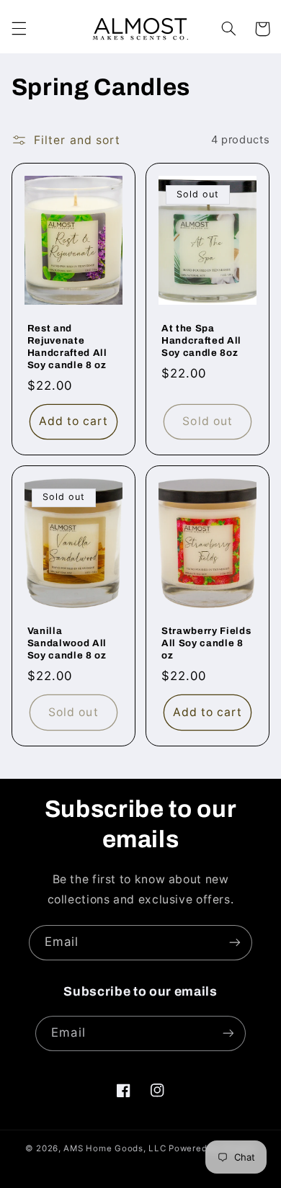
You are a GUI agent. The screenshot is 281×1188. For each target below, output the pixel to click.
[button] (18, 28)
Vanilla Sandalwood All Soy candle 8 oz (67, 643)
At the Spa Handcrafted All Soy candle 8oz (201, 340)
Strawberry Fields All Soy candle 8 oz (206, 643)
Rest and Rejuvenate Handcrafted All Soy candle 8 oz (67, 346)
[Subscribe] (234, 942)
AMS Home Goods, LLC (114, 1148)
